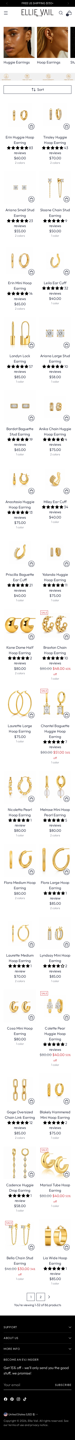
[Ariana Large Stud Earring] (55, 333)
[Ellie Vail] (38, 12)
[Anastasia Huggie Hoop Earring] (20, 479)
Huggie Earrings (17, 62)
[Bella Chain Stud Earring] (20, 1235)
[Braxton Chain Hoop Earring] (55, 625)
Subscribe (63, 1385)
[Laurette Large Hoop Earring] (20, 703)
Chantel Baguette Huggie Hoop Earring (55, 731)
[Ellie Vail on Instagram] (18, 1400)
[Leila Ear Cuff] (55, 260)
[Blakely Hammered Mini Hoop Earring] (55, 1089)
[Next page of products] (49, 1297)
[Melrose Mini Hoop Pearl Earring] (55, 787)
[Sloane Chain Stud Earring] (55, 187)
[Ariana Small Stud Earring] (20, 187)
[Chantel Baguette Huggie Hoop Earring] (55, 703)
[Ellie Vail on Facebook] (6, 1400)
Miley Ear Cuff (55, 501)
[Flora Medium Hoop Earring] (20, 860)
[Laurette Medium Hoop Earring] (20, 933)
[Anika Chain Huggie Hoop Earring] (55, 406)
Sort (40, 89)
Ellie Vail (33, 1421)
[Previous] (7, 3)
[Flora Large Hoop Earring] (55, 860)
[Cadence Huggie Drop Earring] (20, 1162)
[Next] (68, 3)
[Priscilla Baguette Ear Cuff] (20, 552)
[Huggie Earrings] (19, 42)
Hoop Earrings (48, 62)
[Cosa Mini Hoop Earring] (20, 1006)
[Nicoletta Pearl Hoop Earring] (20, 787)
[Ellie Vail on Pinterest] (12, 1400)
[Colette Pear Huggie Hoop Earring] (55, 1006)
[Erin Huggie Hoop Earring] (20, 115)
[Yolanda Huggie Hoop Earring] (55, 552)
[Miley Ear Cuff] (55, 479)
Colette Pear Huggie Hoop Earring (55, 1033)
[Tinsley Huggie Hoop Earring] (55, 115)
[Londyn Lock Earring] (20, 333)
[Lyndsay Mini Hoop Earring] (55, 933)
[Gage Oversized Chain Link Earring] (20, 1089)
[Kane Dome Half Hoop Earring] (20, 625)
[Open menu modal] (6, 13)
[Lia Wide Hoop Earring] (55, 1235)
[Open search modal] (61, 13)
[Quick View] (31, 126)
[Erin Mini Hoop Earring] (20, 260)
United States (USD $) (21, 1414)
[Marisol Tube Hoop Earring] (55, 1162)
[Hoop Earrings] (52, 42)
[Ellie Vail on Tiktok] (25, 1400)
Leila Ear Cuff (55, 283)
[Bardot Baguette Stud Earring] (20, 406)
